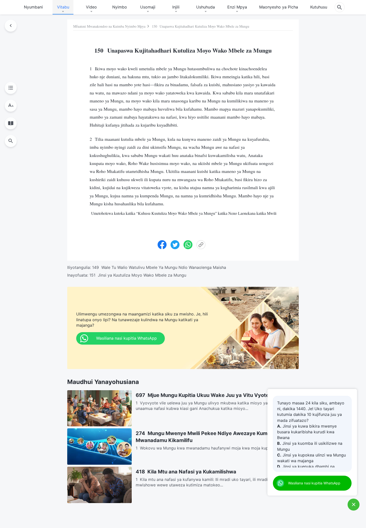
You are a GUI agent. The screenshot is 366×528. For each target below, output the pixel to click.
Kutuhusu (318, 6)
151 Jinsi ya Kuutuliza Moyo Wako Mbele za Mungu (137, 275)
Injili (176, 6)
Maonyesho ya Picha (278, 6)
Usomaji (147, 6)
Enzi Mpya (237, 6)
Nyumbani (33, 6)
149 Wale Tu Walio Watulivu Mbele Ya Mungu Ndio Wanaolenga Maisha (159, 267)
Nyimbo (119, 6)
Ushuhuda (205, 6)
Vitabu (63, 6)
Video (91, 6)
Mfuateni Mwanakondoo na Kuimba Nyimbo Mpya (109, 26)
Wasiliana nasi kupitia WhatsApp (314, 483)
